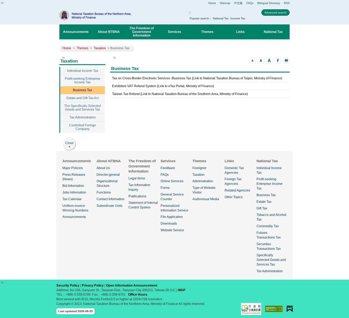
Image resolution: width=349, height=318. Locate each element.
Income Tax (237, 18)
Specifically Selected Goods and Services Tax (271, 259)
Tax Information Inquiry (139, 187)
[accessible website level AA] (274, 309)
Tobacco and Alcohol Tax (271, 217)
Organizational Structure (107, 183)
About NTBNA (109, 31)
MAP (181, 290)
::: (2, 2)
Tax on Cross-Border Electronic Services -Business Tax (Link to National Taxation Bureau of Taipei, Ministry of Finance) (197, 78)
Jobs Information (74, 192)
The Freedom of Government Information (141, 31)
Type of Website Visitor (203, 190)
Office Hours (137, 294)
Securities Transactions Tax (268, 246)
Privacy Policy (93, 285)
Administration (202, 181)
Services (174, 31)
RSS (287, 3)
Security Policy (67, 285)
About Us (103, 168)
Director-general (108, 174)
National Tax (221, 18)
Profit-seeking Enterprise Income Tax (82, 80)
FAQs (249, 3)
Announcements (76, 31)
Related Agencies (237, 190)
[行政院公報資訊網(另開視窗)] (251, 309)
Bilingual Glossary (268, 3)
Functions (104, 192)
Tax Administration (82, 117)
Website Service (172, 230)
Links (240, 31)
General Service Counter (172, 197)
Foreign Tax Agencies (233, 181)
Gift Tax (261, 208)
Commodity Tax (267, 226)
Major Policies (72, 168)
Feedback (168, 168)
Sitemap (225, 3)
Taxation (100, 48)
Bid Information (73, 185)
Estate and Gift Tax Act (82, 98)
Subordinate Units (109, 205)
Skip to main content (15, 2)
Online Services (172, 181)
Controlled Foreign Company (82, 127)
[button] (252, 60)
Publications (137, 196)
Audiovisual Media (205, 199)
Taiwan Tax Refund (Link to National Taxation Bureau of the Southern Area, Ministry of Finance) (180, 94)
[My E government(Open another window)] (290, 309)
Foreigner (199, 168)
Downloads (169, 223)
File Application (172, 217)
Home (212, 3)
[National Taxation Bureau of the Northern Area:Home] (105, 15)
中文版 (238, 3)
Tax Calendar (72, 199)
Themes (207, 31)
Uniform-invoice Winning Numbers (75, 208)
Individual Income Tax (82, 70)
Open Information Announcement (131, 285)
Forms (165, 187)
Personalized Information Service (174, 208)
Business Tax (82, 90)
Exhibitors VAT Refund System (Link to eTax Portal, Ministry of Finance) (163, 86)
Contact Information (110, 199)
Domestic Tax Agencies (234, 170)
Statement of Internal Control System (143, 205)
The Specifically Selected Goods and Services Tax (82, 107)
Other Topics (234, 197)
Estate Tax (263, 201)
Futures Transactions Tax (268, 235)
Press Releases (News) (73, 177)
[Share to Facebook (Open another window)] (277, 60)
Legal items (136, 178)
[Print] (286, 60)
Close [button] (69, 143)
